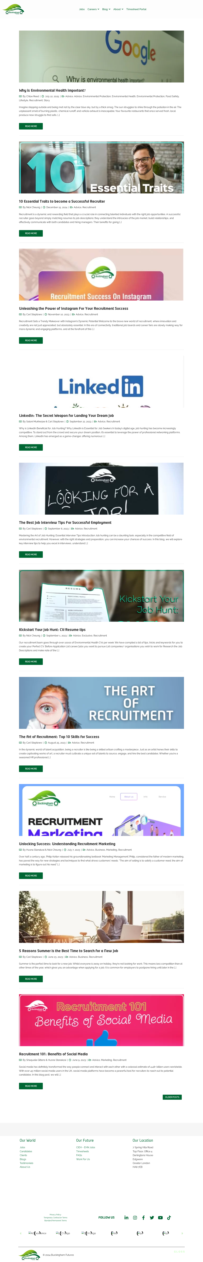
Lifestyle (23, 100)
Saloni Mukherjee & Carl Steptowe (45, 421)
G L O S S (179, 1251)
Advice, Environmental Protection (92, 96)
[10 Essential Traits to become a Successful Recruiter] (101, 187)
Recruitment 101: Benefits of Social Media (53, 1054)
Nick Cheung (33, 207)
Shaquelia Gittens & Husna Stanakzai (46, 1060)
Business (100, 849)
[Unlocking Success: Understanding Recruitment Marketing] (101, 830)
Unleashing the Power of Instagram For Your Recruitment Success (73, 308)
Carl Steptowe (34, 314)
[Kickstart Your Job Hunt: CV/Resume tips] (101, 616)
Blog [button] (105, 9)
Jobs (82, 9)
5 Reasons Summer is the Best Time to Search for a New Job (68, 951)
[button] (20, 1233)
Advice (69, 96)
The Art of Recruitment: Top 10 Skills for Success (59, 737)
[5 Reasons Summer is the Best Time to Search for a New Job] (101, 937)
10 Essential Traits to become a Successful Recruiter (62, 201)
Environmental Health (124, 96)
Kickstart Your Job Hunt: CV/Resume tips (52, 630)
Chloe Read (32, 96)
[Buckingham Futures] (13, 9)
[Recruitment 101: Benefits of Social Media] (101, 1040)
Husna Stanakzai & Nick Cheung (43, 849)
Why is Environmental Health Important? (52, 90)
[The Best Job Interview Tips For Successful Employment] (101, 508)
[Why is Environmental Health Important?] (101, 76)
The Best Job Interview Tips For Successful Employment (65, 523)
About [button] (117, 9)
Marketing (111, 849)
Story (47, 100)
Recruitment (36, 100)
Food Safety (172, 96)
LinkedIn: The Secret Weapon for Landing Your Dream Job (66, 416)
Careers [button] (92, 9)
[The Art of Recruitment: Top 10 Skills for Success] (101, 723)
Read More (31, 126)
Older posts (172, 1097)
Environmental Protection (151, 96)
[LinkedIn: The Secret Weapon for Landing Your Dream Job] (101, 406)
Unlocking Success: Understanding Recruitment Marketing (67, 844)
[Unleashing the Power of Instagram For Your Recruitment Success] (101, 294)
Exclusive (87, 635)
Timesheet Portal (136, 9)
